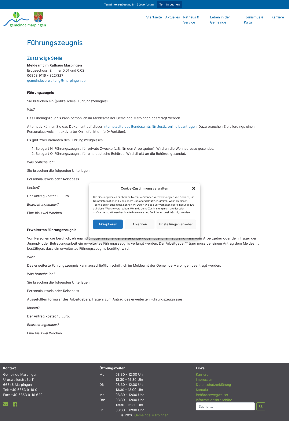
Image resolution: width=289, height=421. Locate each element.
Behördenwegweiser (212, 395)
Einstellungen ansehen (176, 224)
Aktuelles (172, 17)
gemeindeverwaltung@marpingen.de (56, 80)
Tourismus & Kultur (253, 19)
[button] (194, 188)
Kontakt (202, 390)
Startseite (154, 17)
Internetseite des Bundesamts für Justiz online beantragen (149, 126)
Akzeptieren (108, 224)
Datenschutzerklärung (144, 232)
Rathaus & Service (191, 19)
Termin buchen (169, 4)
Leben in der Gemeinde (220, 19)
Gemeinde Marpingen (151, 415)
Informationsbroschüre (214, 400)
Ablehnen (139, 224)
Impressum (204, 379)
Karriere (277, 17)
